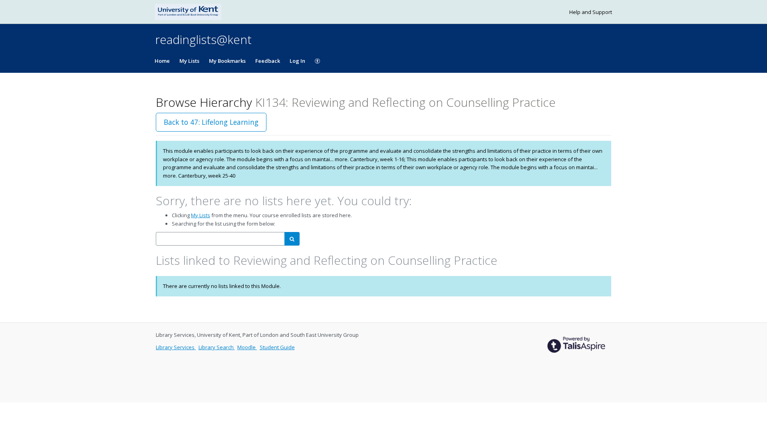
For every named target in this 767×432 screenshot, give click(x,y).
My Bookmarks (227, 60)
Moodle (247, 347)
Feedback (267, 60)
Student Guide (277, 347)
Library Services (176, 347)
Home (162, 60)
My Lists (189, 60)
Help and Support (590, 12)
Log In (297, 60)
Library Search (217, 347)
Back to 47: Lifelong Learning (211, 122)
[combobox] (220, 239)
